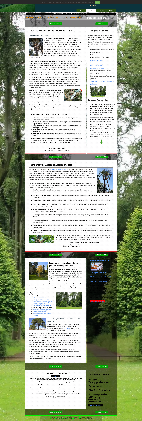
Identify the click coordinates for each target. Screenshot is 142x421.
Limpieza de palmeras (39, 304)
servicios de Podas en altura (58, 169)
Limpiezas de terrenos (39, 312)
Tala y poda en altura (39, 298)
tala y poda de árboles (98, 281)
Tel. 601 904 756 (102, 24)
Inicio (81, 10)
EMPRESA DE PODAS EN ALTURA (100, 260)
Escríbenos (111, 10)
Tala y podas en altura (98, 272)
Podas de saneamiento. (97, 60)
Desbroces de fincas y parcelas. (100, 276)
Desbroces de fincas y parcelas (42, 310)
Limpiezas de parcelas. (97, 68)
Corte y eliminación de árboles (42, 300)
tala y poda (66, 328)
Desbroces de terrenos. (97, 65)
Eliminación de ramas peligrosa (42, 302)
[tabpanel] (101, 17)
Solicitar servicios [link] (55, 24)
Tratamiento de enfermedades (42, 306)
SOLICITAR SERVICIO (97, 301)
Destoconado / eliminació (40, 314)
